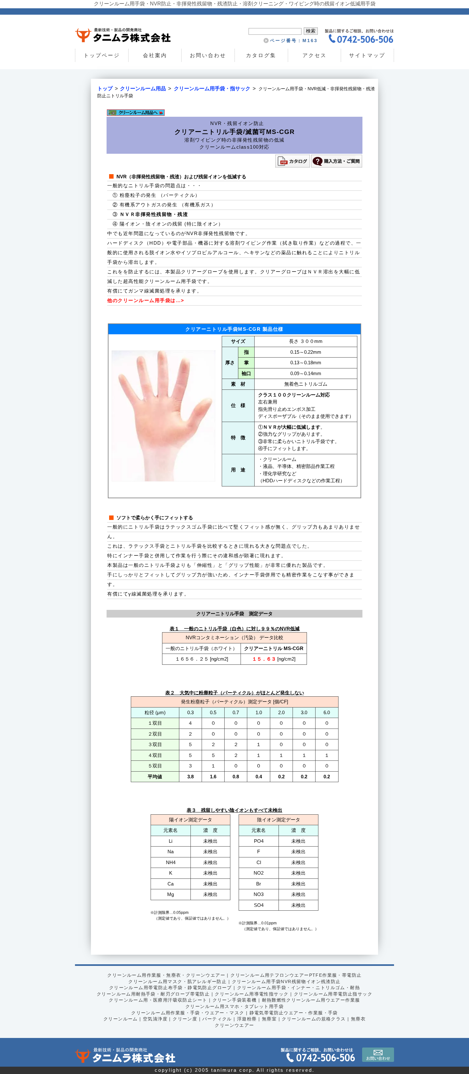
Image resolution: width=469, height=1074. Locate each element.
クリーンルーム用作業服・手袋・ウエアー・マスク (187, 1012)
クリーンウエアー (234, 1025)
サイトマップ (367, 55)
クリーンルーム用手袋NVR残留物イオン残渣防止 (286, 981)
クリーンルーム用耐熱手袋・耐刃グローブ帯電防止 (153, 993)
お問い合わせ (208, 55)
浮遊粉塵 (247, 1018)
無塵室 (269, 1018)
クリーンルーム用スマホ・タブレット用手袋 (234, 1006)
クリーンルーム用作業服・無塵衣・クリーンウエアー (166, 975)
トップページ (102, 55)
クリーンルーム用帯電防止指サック (333, 993)
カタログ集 (261, 55)
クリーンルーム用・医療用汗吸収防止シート (158, 1000)
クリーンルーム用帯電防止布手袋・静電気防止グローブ (170, 987)
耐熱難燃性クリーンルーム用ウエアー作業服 (311, 1000)
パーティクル (217, 1018)
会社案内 (155, 55)
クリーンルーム (120, 1018)
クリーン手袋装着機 (234, 1000)
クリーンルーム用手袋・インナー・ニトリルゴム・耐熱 (298, 987)
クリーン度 (185, 1018)
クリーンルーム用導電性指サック (251, 993)
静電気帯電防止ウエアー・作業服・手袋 (293, 1012)
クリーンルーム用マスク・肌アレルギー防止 (177, 981)
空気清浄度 (155, 1018)
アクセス (314, 55)
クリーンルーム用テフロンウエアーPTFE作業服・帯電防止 (295, 975)
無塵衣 (358, 1018)
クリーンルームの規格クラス (314, 1018)
